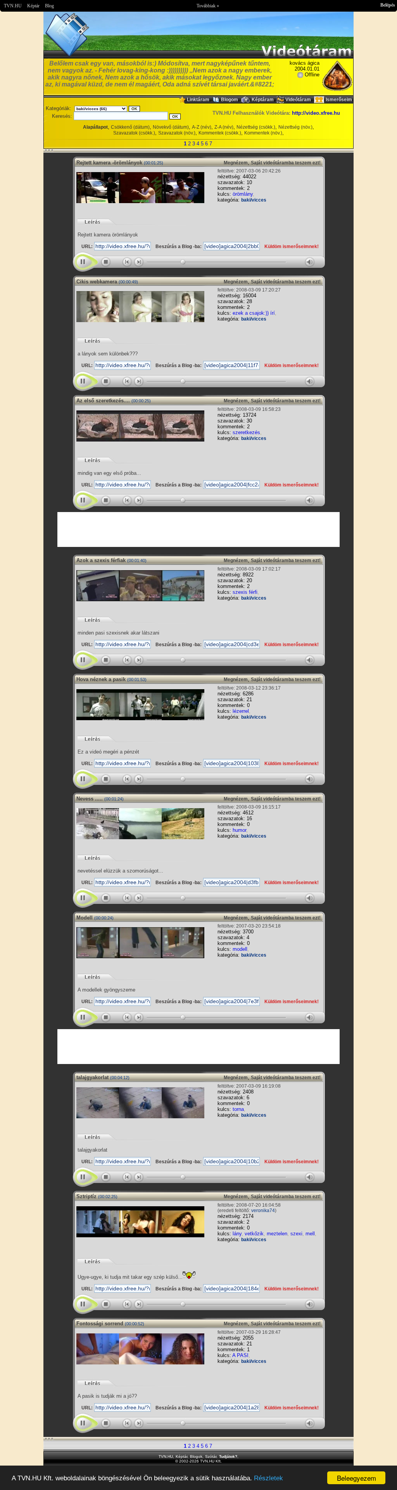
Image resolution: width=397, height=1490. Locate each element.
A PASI (240, 1355)
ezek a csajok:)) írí (254, 313)
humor (239, 830)
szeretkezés (246, 432)
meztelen (277, 1233)
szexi (296, 1233)
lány (237, 1233)
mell (310, 1233)
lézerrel (241, 711)
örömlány (243, 194)
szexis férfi (245, 592)
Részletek (268, 1478)
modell (240, 949)
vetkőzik (254, 1233)
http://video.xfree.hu (316, 113)
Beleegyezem (356, 1478)
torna (238, 1109)
